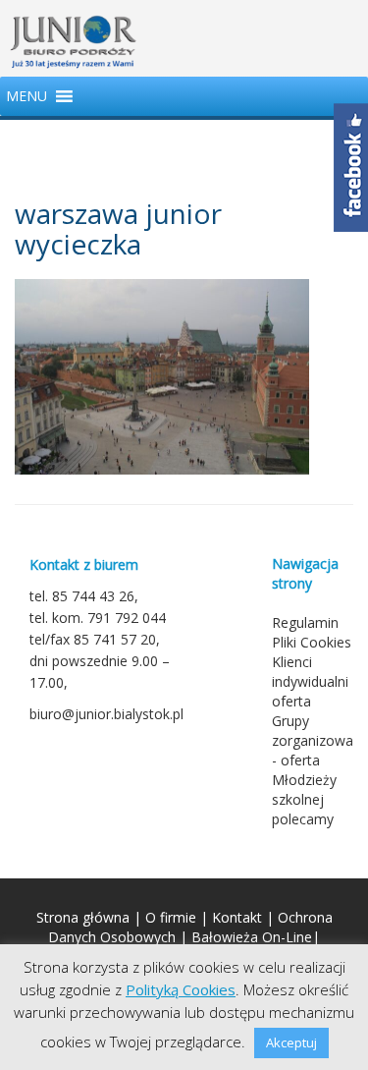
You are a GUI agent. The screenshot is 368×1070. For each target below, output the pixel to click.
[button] (26, 96)
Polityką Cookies (181, 989)
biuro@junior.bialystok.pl (106, 713)
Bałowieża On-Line (251, 937)
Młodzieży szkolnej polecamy (304, 799)
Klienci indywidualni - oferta (314, 681)
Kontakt (237, 917)
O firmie (170, 917)
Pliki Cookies (311, 642)
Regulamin (305, 622)
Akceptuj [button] (291, 1042)
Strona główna (83, 917)
